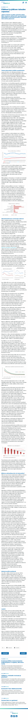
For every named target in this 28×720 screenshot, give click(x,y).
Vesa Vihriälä (5, 3)
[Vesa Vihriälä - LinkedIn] (11, 716)
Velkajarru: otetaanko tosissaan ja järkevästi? (11, 676)
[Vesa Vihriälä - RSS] (16, 716)
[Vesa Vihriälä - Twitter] (14, 716)
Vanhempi (5, 653)
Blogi (6, 7)
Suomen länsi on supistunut (9, 700)
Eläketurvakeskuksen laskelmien (8, 247)
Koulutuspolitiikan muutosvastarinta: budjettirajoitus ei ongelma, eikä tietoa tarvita (12, 662)
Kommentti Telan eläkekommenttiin (11, 688)
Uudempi (23, 653)
